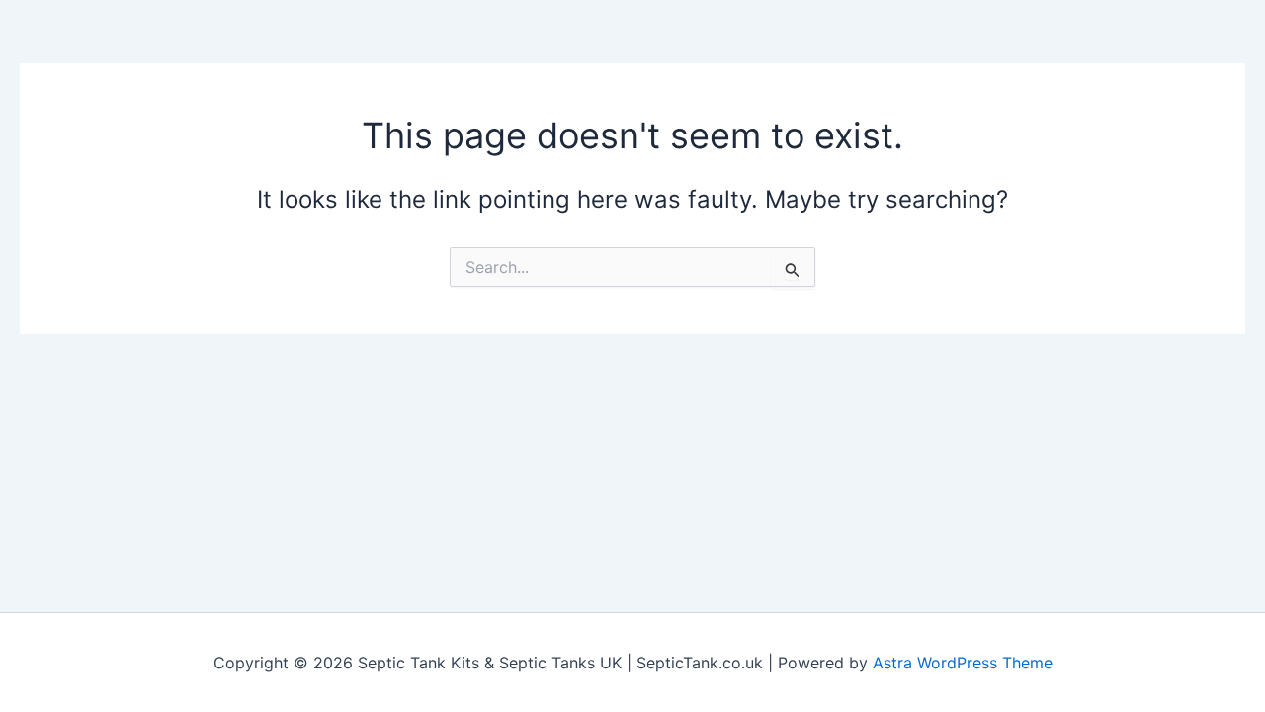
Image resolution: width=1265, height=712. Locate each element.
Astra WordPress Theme (963, 662)
